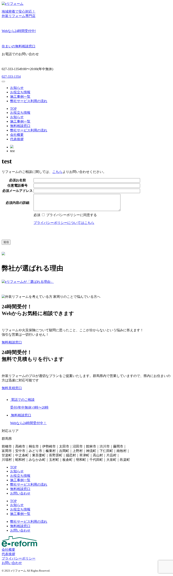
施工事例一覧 (20, 96)
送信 (6, 242)
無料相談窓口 (20, 126)
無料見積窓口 (12, 388)
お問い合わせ (20, 493)
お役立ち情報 (20, 92)
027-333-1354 (11, 76)
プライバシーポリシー (18, 558)
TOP (13, 108)
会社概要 (17, 134)
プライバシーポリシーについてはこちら (64, 223)
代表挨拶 (17, 139)
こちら (57, 172)
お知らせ (17, 88)
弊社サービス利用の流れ (28, 101)
